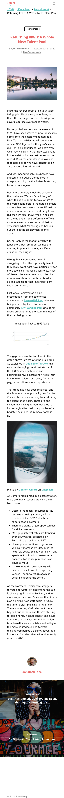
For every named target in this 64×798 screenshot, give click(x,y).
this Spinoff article (37, 363)
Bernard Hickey (33, 300)
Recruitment (33, 28)
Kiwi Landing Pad (31, 307)
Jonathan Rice (21, 48)
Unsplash (47, 489)
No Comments (32, 52)
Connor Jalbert (28, 489)
